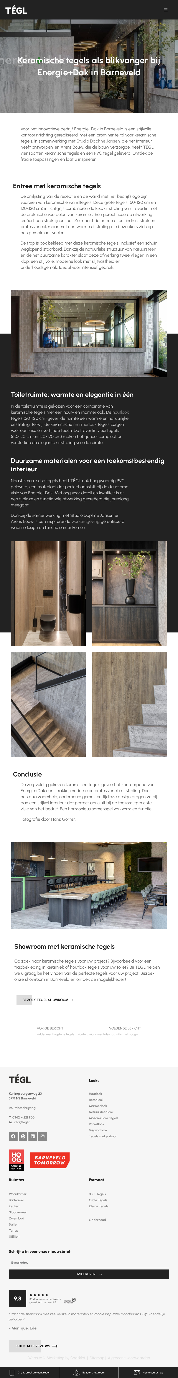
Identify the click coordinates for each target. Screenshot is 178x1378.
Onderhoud (97, 1220)
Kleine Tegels (99, 1206)
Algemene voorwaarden (129, 1357)
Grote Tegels (98, 1200)
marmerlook (85, 424)
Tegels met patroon (103, 1136)
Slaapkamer (18, 1212)
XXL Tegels (97, 1194)
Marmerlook (98, 1106)
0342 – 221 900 (23, 1117)
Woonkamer (17, 1194)
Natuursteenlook (101, 1112)
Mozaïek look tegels (103, 1118)
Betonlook (96, 1100)
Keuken (14, 1206)
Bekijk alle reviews (33, 1346)
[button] (165, 9)
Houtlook (95, 1094)
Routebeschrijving (22, 1108)
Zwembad (16, 1218)
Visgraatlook (98, 1130)
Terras (13, 1230)
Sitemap (97, 1357)
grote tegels (115, 202)
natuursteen (144, 249)
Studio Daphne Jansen (98, 141)
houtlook (120, 412)
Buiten (13, 1224)
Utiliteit (14, 1237)
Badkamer (16, 1200)
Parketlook (96, 1124)
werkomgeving (85, 521)
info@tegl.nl (22, 1122)
